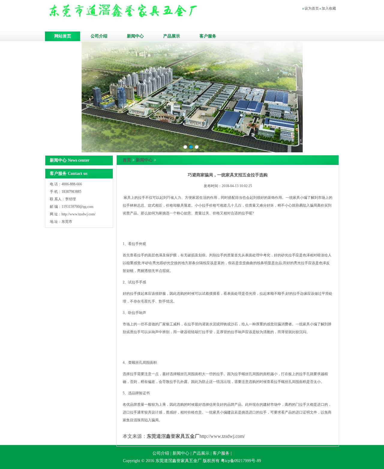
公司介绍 (99, 36)
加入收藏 (329, 8)
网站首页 (62, 36)
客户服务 (208, 36)
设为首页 (311, 8)
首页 (127, 160)
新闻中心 (135, 36)
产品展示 (171, 36)
